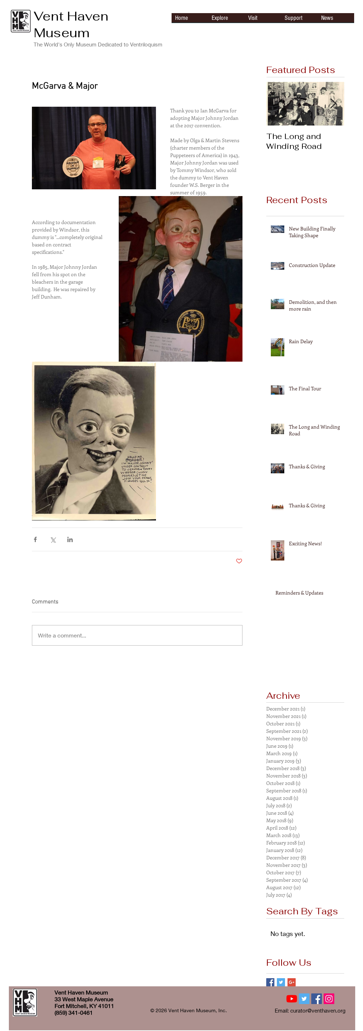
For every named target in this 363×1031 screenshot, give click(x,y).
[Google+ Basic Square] (291, 982)
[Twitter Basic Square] (281, 982)
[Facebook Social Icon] (316, 998)
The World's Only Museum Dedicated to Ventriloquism (98, 44)
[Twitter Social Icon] (304, 998)
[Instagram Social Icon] (329, 998)
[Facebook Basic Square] (270, 982)
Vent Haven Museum (71, 24)
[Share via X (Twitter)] (52, 539)
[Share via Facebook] (35, 539)
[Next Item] (333, 103)
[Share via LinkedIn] (70, 539)
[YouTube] (291, 998)
